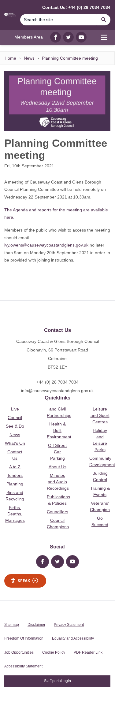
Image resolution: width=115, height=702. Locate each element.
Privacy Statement (69, 624)
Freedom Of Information (23, 638)
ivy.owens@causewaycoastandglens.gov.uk (46, 245)
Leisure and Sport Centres (100, 415)
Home (10, 58)
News (29, 58)
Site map (11, 624)
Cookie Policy (53, 652)
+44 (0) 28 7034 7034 (57, 382)
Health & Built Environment (59, 430)
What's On (15, 443)
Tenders (15, 475)
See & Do (15, 426)
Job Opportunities (19, 652)
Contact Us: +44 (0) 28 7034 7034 (76, 7)
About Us (57, 466)
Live (15, 409)
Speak (24, 580)
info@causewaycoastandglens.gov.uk (57, 390)
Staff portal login (57, 681)
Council (15, 417)
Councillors (57, 511)
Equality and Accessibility (73, 638)
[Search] (104, 19)
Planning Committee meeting (70, 58)
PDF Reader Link (88, 652)
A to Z (14, 466)
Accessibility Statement (23, 666)
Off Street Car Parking (57, 452)
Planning (14, 483)
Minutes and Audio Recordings (58, 482)
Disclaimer (36, 624)
